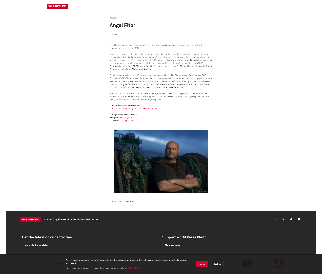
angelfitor (128, 118)
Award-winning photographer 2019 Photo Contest (134, 109)
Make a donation (172, 245)
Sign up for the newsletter (36, 245)
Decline (217, 264)
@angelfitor (127, 121)
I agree (201, 264)
